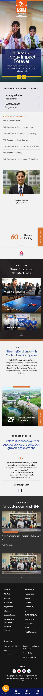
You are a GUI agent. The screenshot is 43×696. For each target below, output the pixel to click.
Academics (8, 602)
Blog (26, 611)
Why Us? (7, 594)
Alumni (27, 598)
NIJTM (27, 628)
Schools (7, 598)
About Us (7, 590)
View (21, 97)
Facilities (7, 630)
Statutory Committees (11, 646)
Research (7, 626)
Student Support (10, 615)
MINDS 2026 (29, 619)
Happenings (29, 594)
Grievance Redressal (11, 655)
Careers (28, 602)
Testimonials (30, 590)
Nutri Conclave (30, 632)
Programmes (9, 607)
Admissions (8, 611)
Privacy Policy (28, 653)
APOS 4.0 (29, 623)
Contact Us (29, 607)
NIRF (5, 650)
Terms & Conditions (29, 657)
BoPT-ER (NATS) (31, 615)
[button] (19, 77)
